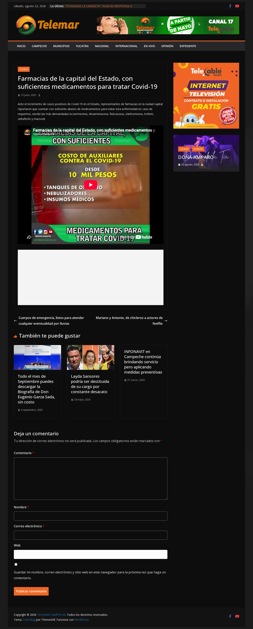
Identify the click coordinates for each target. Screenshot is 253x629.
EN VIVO (149, 46)
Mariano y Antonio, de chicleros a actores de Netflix (129, 321)
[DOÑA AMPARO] (206, 137)
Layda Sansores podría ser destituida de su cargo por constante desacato (90, 384)
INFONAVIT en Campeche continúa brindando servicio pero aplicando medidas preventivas (143, 362)
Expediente (188, 46)
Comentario (24, 453)
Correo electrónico (29, 526)
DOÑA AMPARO (197, 157)
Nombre (21, 507)
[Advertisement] (90, 277)
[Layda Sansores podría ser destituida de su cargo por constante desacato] (90, 348)
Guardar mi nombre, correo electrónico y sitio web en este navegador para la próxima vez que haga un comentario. (90, 575)
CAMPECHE (39, 46)
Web (17, 545)
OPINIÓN (167, 46)
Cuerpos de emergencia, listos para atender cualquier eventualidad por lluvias (51, 321)
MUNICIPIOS (61, 46)
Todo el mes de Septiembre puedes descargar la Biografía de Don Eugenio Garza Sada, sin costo (36, 389)
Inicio (21, 46)
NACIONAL (102, 46)
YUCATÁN (82, 46)
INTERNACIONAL (126, 46)
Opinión (198, 149)
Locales (23, 69)
